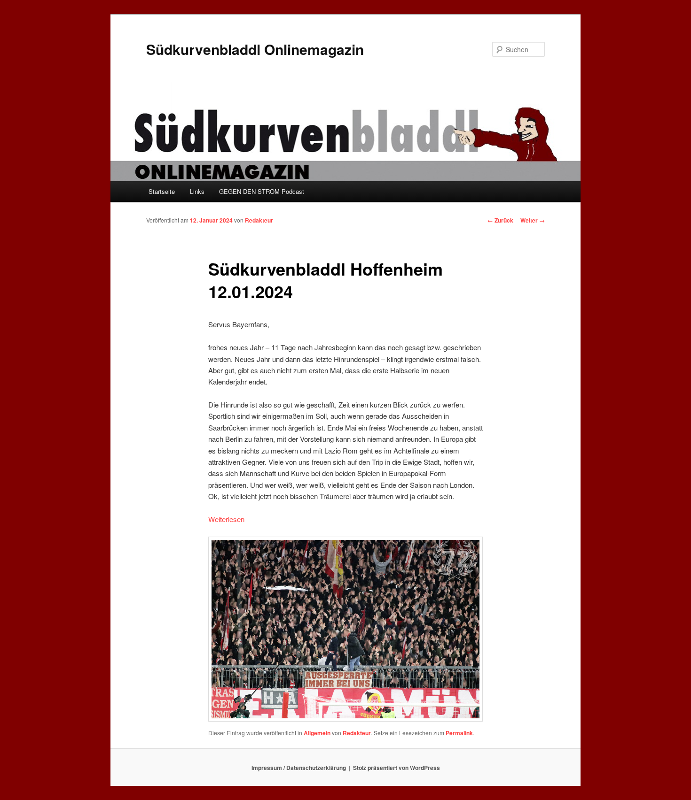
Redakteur (259, 220)
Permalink (459, 733)
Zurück (500, 220)
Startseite (162, 191)
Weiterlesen (226, 519)
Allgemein (317, 733)
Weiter (532, 220)
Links (197, 191)
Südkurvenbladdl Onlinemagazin (255, 49)
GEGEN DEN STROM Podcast (261, 191)
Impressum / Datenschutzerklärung (298, 767)
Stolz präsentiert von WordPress (396, 767)
